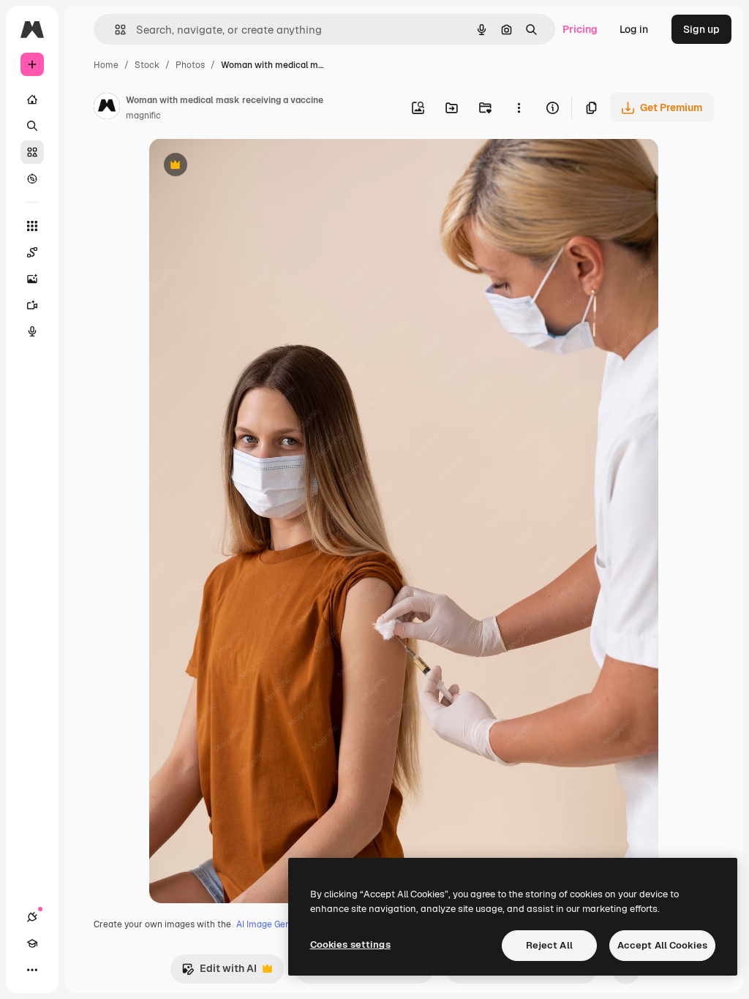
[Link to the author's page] (107, 108)
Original (242, 166)
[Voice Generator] (32, 331)
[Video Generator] (32, 305)
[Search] (32, 125)
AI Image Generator (276, 924)
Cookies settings (350, 944)
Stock (147, 65)
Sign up (701, 29)
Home (106, 65)
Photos (190, 65)
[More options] (518, 107)
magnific (143, 115)
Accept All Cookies (662, 945)
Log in (634, 29)
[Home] (32, 99)
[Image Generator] (32, 278)
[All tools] (32, 226)
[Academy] (32, 943)
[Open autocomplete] (114, 29)
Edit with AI (219, 972)
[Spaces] (32, 252)
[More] (32, 969)
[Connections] (32, 917)
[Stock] (32, 152)
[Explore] (32, 178)
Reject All (549, 945)
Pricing (580, 29)
